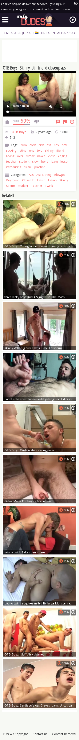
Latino (52, 180)
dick (41, 145)
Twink (49, 186)
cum (24, 145)
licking (10, 156)
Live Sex (10, 33)
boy (56, 145)
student (24, 161)
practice (39, 167)
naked (41, 156)
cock (32, 145)
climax (30, 156)
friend (60, 150)
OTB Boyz (19, 132)
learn (54, 161)
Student (23, 186)
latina (22, 150)
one (31, 150)
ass (49, 145)
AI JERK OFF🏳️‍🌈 (29, 33)
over (20, 156)
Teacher (36, 186)
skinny (49, 150)
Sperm (10, 186)
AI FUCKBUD (66, 33)
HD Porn (48, 33)
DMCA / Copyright (15, 734)
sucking (11, 150)
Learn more (62, 9)
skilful (28, 167)
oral (64, 145)
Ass (31, 175)
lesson (64, 161)
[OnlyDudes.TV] (39, 19)
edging (62, 156)
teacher (11, 161)
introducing (13, 167)
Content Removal (64, 734)
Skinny (63, 180)
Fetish (41, 180)
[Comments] (58, 122)
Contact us (40, 734)
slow (35, 161)
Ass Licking (43, 175)
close (51, 156)
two (39, 150)
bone (44, 161)
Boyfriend (12, 180)
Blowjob (60, 175)
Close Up (28, 180)
